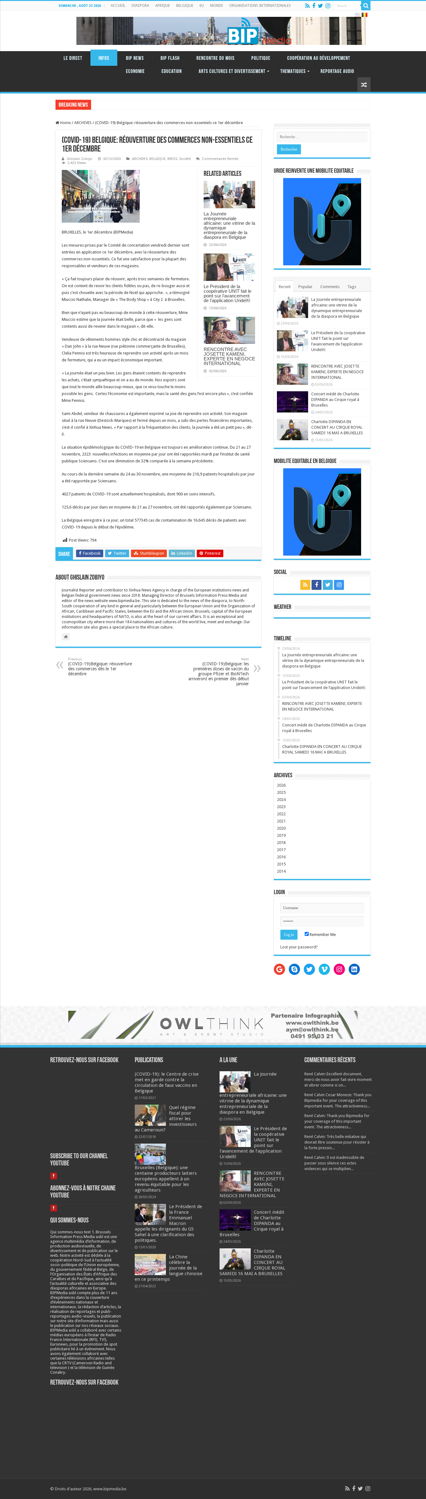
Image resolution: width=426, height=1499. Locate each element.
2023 (281, 806)
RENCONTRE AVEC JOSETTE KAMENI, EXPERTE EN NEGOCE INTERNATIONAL (229, 356)
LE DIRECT (73, 58)
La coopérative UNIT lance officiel (123, 104)
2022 (281, 814)
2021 (281, 821)
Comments (330, 286)
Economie (135, 71)
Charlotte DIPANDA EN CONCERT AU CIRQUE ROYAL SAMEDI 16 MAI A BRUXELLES (337, 427)
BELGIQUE (184, 5)
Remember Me (322, 934)
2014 (281, 871)
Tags (351, 286)
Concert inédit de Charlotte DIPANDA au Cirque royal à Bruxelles (335, 399)
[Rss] (307, 6)
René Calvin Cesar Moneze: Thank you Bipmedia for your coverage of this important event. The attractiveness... (337, 1100)
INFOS (104, 58)
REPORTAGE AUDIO (337, 71)
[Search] (365, 5)
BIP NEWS (135, 58)
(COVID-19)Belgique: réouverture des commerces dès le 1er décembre (100, 666)
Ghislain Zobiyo (79, 159)
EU (202, 5)
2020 (281, 828)
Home (65, 122)
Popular (305, 286)
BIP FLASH (170, 58)
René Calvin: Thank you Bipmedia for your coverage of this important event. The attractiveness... (337, 1121)
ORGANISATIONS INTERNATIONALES (260, 5)
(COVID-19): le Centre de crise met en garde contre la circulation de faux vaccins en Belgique (167, 1082)
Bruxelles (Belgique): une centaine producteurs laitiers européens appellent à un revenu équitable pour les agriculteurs (166, 1179)
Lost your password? (299, 947)
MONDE (216, 5)
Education (172, 71)
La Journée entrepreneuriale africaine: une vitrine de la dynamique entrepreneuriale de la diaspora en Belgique (229, 225)
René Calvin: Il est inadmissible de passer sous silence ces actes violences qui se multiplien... (334, 1163)
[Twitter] (320, 6)
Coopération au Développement (318, 58)
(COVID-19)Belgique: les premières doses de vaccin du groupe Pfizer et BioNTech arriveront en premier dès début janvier (218, 671)
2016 (281, 857)
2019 (281, 835)
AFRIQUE (162, 5)
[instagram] (328, 6)
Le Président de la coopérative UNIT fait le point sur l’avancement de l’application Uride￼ (227, 293)
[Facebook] (314, 6)
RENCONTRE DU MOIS (215, 58)
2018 (281, 842)
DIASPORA (140, 5)
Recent (285, 286)
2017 (281, 849)
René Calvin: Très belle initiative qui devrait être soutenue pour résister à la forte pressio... (337, 1142)
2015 (281, 864)
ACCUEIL (118, 5)
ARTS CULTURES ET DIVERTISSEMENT (232, 71)
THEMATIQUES (293, 71)
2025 (281, 792)
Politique (260, 58)
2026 (281, 785)
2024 (281, 799)
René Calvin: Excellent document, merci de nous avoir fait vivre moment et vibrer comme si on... (338, 1079)
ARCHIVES (83, 122)
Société (185, 159)
